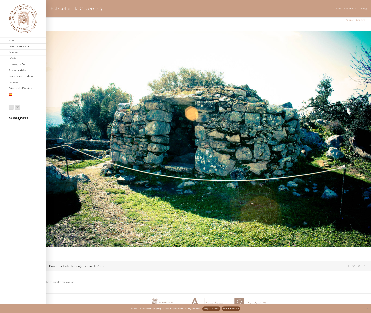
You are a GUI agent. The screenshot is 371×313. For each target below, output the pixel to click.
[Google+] (364, 266)
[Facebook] (11, 107)
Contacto (13, 82)
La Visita (13, 58)
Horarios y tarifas (17, 64)
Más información (231, 308)
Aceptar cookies (211, 308)
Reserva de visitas (17, 70)
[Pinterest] (359, 266)
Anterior (349, 20)
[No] (367, 308)
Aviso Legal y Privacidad (20, 88)
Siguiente (360, 20)
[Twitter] (17, 107)
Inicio (11, 40)
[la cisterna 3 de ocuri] (208, 139)
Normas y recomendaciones (22, 76)
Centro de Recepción (19, 46)
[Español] (23, 95)
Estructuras (14, 52)
